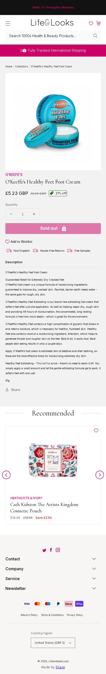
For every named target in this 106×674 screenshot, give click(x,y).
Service (12, 578)
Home (9, 66)
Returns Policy (29, 614)
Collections (22, 66)
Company (14, 568)
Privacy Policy (75, 614)
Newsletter (15, 588)
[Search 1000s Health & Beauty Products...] (95, 35)
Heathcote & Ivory (26, 498)
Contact (12, 558)
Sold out (49, 228)
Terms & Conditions (52, 614)
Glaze (60, 667)
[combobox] (53, 35)
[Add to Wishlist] (96, 430)
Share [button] (15, 389)
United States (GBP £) (50, 643)
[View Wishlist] (91, 23)
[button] (7, 23)
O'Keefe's (13, 174)
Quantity (11, 204)
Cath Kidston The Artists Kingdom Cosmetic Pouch (44, 508)
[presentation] (6, 475)
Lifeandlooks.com (59, 661)
